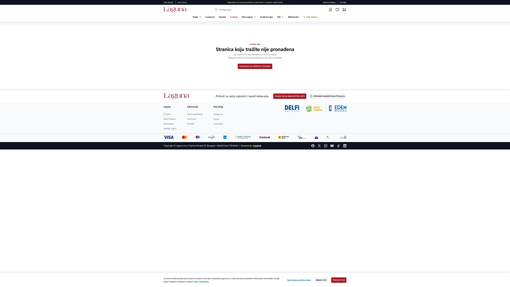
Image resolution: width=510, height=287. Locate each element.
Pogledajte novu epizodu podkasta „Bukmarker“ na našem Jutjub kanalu (255, 2)
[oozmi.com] (257, 146)
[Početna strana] (176, 9)
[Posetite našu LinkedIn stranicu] (344, 145)
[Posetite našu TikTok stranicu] (338, 145)
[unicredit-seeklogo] (264, 137)
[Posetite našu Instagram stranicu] (325, 145)
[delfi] (292, 108)
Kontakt (343, 2)
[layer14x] (225, 137)
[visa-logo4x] (169, 137)
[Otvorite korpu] (344, 10)
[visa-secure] (316, 137)
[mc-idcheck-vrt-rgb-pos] (328, 137)
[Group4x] (198, 137)
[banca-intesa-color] (243, 137)
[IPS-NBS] (302, 137)
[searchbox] (255, 9)
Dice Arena (182, 2)
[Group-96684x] (337, 108)
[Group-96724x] (211, 137)
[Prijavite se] (330, 10)
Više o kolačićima (201, 281)
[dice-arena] (314, 108)
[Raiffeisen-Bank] (283, 137)
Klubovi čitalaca (329, 2)
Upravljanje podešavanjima (299, 280)
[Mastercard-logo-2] (184, 137)
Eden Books (168, 2)
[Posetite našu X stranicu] (319, 145)
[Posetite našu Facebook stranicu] (312, 145)
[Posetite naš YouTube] (332, 145)
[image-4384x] (342, 137)
